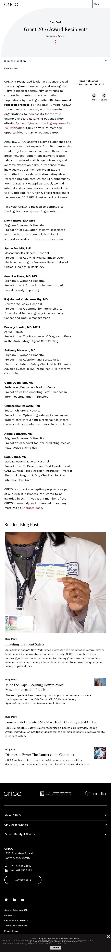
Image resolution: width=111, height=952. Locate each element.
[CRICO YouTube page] (23, 900)
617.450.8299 (24, 870)
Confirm (55, 947)
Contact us (21, 879)
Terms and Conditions (15, 925)
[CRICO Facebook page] (6, 900)
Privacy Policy (11, 931)
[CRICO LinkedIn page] (14, 900)
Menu (96, 4)
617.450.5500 (23, 865)
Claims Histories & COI (15, 910)
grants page (33, 508)
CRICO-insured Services (16, 920)
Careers (8, 915)
